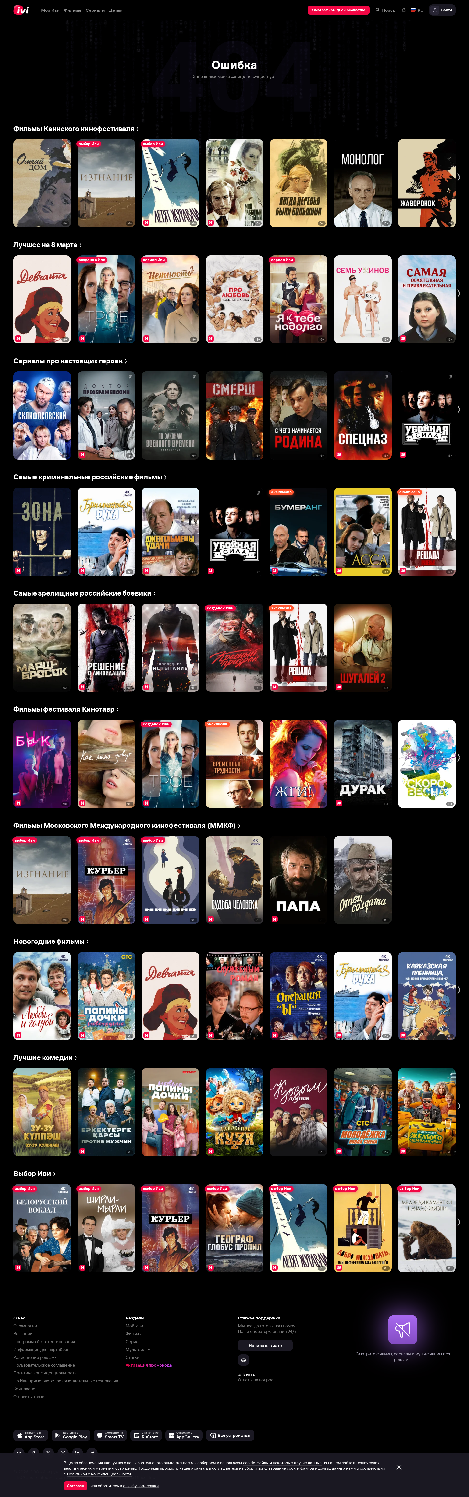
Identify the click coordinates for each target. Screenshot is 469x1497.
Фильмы (134, 1333)
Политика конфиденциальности (45, 1373)
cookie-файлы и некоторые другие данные (282, 1462)
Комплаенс (24, 1388)
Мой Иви (134, 1325)
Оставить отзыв (28, 1396)
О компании (25, 1325)
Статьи (132, 1357)
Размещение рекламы (35, 1357)
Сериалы (134, 1341)
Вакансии (22, 1333)
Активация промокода (149, 1365)
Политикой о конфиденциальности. (99, 1474)
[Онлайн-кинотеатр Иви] (22, 10)
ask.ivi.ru (247, 1374)
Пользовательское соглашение (44, 1365)
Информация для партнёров (41, 1349)
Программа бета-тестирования (44, 1341)
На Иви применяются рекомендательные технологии (65, 1380)
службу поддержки (141, 1485)
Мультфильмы (139, 1349)
